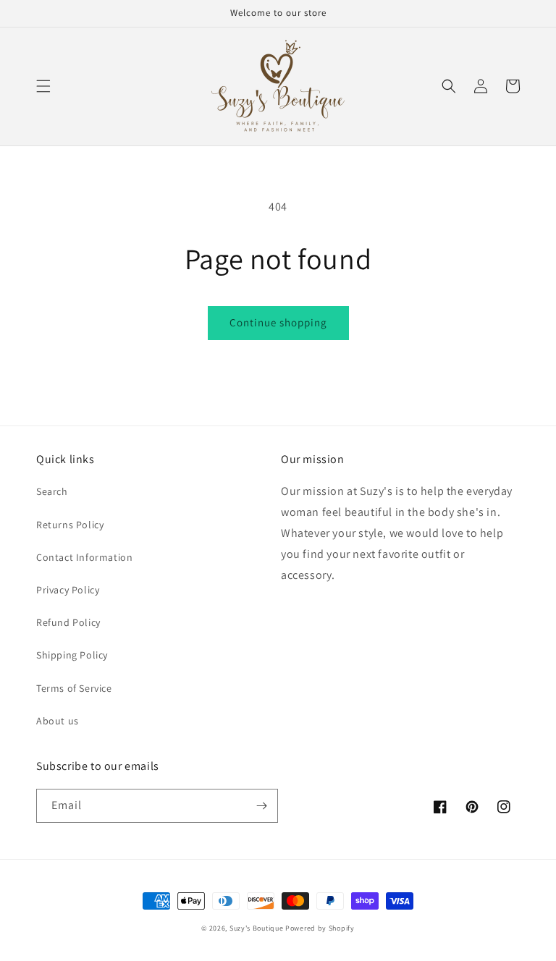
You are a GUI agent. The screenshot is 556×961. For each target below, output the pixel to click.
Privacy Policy (67, 589)
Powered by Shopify (320, 928)
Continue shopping (278, 322)
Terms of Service (74, 688)
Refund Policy (68, 622)
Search (52, 491)
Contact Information (84, 557)
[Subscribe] (261, 806)
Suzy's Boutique (256, 928)
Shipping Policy (72, 654)
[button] (43, 86)
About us (57, 720)
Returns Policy (70, 524)
